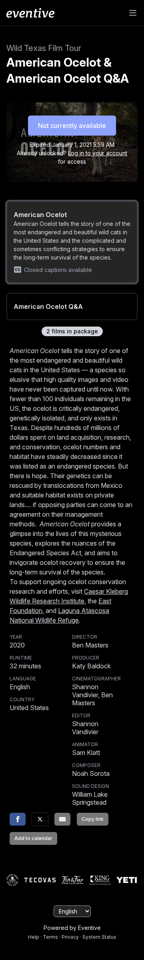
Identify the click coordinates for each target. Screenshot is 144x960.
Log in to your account (97, 153)
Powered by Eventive (72, 927)
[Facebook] (18, 819)
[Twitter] (40, 819)
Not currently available (72, 126)
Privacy (70, 937)
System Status (99, 937)
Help (33, 937)
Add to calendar (33, 838)
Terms (50, 937)
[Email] (62, 819)
